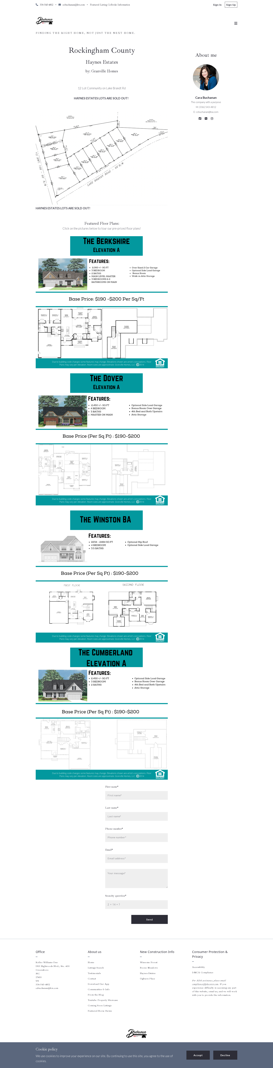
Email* (109, 849)
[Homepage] (44, 21)
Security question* (115, 895)
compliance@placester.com (205, 984)
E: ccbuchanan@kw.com (206, 111)
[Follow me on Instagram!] (212, 118)
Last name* (111, 807)
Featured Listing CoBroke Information (110, 4)
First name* (111, 786)
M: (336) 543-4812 (206, 107)
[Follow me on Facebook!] (200, 118)
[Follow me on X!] (206, 118)
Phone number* (114, 828)
